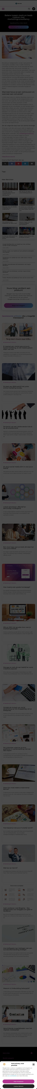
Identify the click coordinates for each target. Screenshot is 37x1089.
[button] (33, 1064)
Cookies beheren (18, 1086)
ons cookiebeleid (11, 1075)
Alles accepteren (18, 1081)
